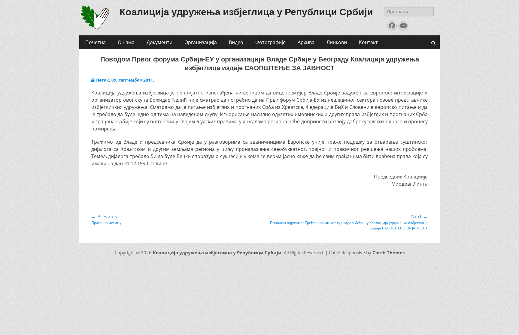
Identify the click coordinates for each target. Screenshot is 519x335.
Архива (306, 42)
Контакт (368, 42)
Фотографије (270, 42)
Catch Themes (388, 253)
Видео (236, 42)
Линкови (336, 42)
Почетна (95, 42)
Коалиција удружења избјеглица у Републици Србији (246, 12)
